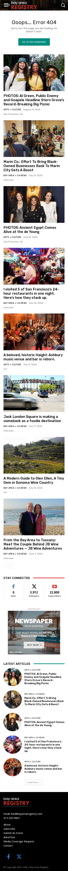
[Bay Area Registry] (24, 5)
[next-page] (11, 566)
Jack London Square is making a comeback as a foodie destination (32, 419)
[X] (19, 857)
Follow (34, 584)
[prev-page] (5, 566)
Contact (8, 845)
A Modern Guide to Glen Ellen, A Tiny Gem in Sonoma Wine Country (33, 480)
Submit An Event (13, 833)
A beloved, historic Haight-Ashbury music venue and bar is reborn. (33, 357)
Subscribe (54, 584)
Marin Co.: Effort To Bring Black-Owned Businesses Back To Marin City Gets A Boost (31, 166)
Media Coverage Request (18, 841)
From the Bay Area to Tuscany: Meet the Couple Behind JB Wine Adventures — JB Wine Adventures (32, 544)
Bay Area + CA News (15, 175)
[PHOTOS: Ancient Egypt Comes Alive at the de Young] (34, 204)
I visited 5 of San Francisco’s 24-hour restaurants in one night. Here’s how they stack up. (31, 293)
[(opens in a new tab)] (34, 138)
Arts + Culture (12, 109)
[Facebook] (8, 857)
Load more (32, 782)
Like (14, 584)
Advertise (9, 837)
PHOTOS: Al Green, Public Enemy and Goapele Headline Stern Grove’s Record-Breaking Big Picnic (33, 100)
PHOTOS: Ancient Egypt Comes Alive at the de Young (29, 229)
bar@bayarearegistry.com (26, 813)
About (7, 824)
